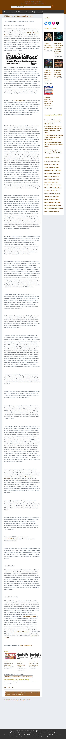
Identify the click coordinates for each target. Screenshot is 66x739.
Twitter (6, 637)
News (12, 12)
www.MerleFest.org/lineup (12, 538)
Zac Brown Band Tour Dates (52, 185)
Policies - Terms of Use (43, 731)
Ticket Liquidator (27, 676)
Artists (18, 12)
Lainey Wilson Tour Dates (52, 193)
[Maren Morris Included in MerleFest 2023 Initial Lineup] (22, 656)
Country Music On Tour (29, 731)
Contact (40, 12)
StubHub (7, 676)
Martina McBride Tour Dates (53, 188)
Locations (26, 12)
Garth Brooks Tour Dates (52, 190)
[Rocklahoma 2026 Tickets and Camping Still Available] (58, 63)
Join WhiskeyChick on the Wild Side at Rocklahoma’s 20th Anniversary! (53, 137)
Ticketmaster (16, 676)
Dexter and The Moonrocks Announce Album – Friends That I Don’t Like (52, 121)
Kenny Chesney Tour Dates (52, 202)
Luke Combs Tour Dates (51, 211)
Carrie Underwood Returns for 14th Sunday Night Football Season (53, 144)
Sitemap (53, 731)
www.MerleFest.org (26, 645)
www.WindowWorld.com (21, 632)
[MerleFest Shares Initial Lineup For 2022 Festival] (9, 656)
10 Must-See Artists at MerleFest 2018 (18, 16)
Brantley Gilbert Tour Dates (52, 170)
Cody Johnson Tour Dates (52, 173)
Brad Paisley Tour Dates (51, 176)
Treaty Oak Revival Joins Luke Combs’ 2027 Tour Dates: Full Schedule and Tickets (47, 76)
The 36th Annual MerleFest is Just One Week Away (33, 663)
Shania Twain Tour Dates (51, 164)
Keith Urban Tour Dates (51, 199)
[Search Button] (53, 6)
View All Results (9, 688)
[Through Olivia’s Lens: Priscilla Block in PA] (48, 36)
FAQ (33, 12)
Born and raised (19, 100)
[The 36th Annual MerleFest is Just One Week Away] (34, 656)
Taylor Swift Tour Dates (51, 167)
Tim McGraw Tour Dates (51, 196)
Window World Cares (29, 616)
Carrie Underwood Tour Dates (53, 208)
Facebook (34, 635)
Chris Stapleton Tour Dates (52, 205)
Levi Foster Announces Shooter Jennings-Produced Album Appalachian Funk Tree (53, 151)
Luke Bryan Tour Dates (51, 182)
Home (5, 12)
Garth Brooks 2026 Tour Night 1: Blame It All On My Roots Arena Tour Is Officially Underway (58, 49)
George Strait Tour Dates (52, 161)
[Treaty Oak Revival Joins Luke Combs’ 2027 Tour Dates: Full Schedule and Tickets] (48, 63)
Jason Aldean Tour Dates (51, 179)
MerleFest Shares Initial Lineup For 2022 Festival (8, 663)
